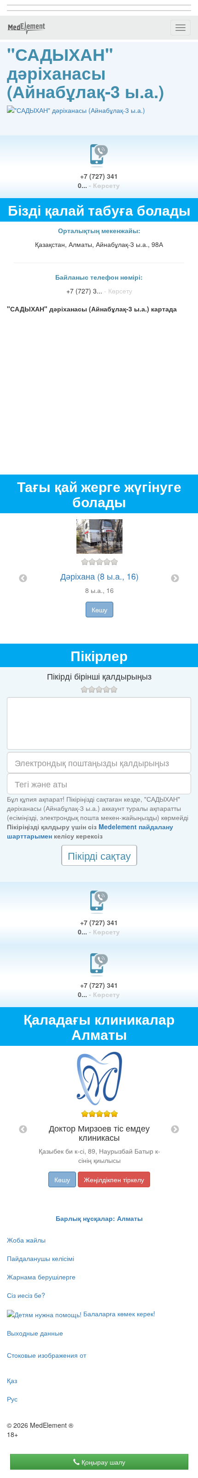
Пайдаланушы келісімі (40, 1258)
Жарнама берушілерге (41, 1276)
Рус (12, 1398)
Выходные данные (35, 1332)
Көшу (99, 609)
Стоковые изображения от (46, 1355)
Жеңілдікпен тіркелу (114, 1179)
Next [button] (175, 578)
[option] (99, 578)
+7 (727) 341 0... (99, 180)
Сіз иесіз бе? (26, 1295)
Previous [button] (23, 578)
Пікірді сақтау (99, 855)
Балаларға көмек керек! (118, 1313)
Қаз (12, 1380)
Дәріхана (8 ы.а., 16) (99, 576)
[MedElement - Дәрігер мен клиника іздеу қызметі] (26, 27)
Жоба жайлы (26, 1239)
